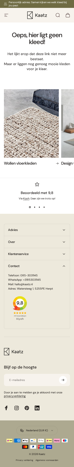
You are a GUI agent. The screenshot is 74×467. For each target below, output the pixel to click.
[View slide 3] (39, 207)
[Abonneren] (63, 380)
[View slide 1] (30, 207)
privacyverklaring (15, 396)
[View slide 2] (34, 207)
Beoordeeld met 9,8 (37, 192)
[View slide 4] (44, 207)
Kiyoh (26, 198)
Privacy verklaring (24, 460)
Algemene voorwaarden (47, 460)
